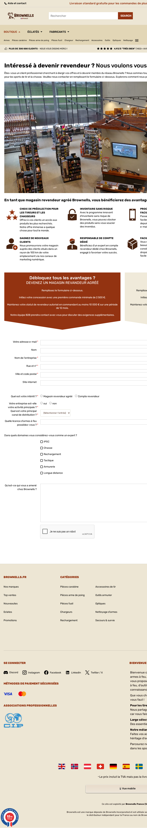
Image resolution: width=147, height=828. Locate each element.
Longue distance (53, 472)
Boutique (10, 31)
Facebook (55, 672)
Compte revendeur (88, 396)
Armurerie (49, 466)
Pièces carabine (19, 40)
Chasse (48, 447)
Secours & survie (105, 620)
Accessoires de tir (105, 586)
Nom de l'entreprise (26, 357)
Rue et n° (31, 365)
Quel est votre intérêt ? (24, 396)
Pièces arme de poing (39, 40)
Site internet (30, 382)
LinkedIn (76, 672)
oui (45, 403)
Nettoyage (128, 40)
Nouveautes (11, 603)
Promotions (10, 620)
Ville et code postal (26, 374)
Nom (34, 349)
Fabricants (57, 31)
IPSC (46, 441)
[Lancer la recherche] (125, 15)
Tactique (49, 460)
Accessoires (97, 40)
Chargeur (69, 40)
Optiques (117, 40)
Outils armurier (103, 595)
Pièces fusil (56, 40)
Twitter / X (97, 672)
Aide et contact (16, 3)
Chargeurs (66, 611)
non (54, 403)
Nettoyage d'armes (106, 611)
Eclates (8, 611)
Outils (107, 40)
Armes (7, 40)
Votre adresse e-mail (25, 341)
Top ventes (10, 595)
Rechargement (82, 40)
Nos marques (11, 586)
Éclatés (33, 31)
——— (136, 39)
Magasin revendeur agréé (57, 396)
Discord (13, 672)
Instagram (34, 672)
